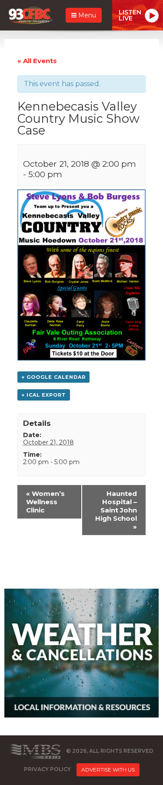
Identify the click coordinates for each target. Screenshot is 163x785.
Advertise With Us (108, 769)
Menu (86, 15)
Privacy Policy (47, 769)
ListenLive (130, 15)
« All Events (37, 61)
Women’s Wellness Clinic (45, 501)
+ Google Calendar (53, 377)
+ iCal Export (43, 395)
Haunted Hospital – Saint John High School (116, 510)
